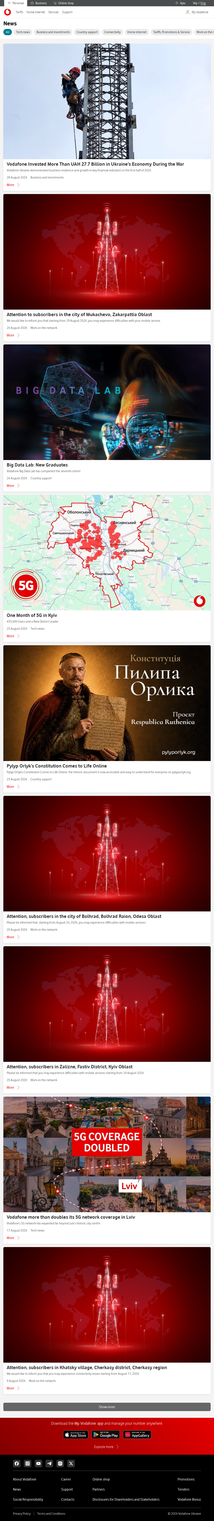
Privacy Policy (22, 1514)
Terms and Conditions (51, 1514)
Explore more (103, 1447)
